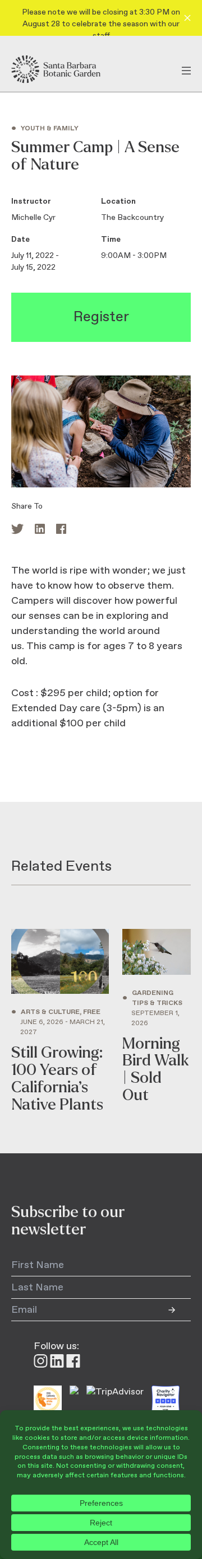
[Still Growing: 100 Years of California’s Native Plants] (60, 1021)
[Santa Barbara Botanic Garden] (65, 69)
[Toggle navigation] (186, 69)
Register (101, 317)
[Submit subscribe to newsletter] (179, 1310)
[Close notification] (187, 18)
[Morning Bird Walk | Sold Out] (156, 1021)
